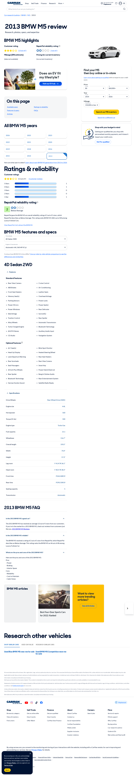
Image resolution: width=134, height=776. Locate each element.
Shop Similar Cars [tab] (11, 644)
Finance (44, 3)
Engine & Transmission (12, 244)
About (69, 710)
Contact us (70, 717)
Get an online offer (33, 713)
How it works (31, 717)
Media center (71, 728)
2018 (29, 149)
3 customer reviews (36, 179)
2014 (29, 156)
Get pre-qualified (52, 713)
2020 (50, 142)
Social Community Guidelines (111, 757)
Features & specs (13, 110)
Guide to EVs (112, 731)
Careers (91, 710)
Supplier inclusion (73, 731)
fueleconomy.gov (18, 685)
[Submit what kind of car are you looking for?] (124, 9)
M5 (29, 15)
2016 (50, 149)
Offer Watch (31, 720)
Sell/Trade (34, 3)
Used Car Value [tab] (27, 644)
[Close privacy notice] (30, 753)
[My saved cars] (116, 3)
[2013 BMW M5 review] (106, 52)
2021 (29, 142)
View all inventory (13, 717)
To (109, 86)
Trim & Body (9, 236)
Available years (12, 107)
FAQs (36, 110)
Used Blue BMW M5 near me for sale (19, 651)
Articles (10, 114)
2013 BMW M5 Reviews (21, 529)
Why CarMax (112, 720)
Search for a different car (106, 117)
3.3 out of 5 (22, 51)
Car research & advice (12, 15)
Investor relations (73, 735)
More (110, 710)
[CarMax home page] (15, 3)
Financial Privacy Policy (44, 757)
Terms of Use (8, 765)
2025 (29, 135)
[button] (129, 608)
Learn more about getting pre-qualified (96, 77)
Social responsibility (73, 720)
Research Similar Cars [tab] (45, 644)
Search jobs (91, 713)
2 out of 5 (54, 51)
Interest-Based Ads (58, 757)
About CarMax (72, 713)
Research (52, 3)
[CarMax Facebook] (41, 702)
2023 (50, 135)
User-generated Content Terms (42, 760)
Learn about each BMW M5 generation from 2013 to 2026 (46, 163)
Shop (27, 3)
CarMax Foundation (73, 724)
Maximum (88, 103)
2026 (8, 135)
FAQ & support (113, 717)
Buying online (112, 724)
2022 (8, 142)
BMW (23, 15)
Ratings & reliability (41, 107)
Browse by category (13, 713)
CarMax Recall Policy (95, 757)
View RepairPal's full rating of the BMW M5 (18, 225)
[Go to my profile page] (122, 3)
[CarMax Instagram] (31, 703)
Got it (7, 770)
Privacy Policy (11, 763)
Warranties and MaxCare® (116, 735)
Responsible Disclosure (80, 757)
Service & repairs (113, 713)
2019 (8, 149)
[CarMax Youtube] (26, 703)
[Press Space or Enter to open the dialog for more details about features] (22, 342)
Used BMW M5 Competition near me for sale (51, 652)
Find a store (10, 720)
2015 (8, 156)
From (86, 86)
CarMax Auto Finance (54, 720)
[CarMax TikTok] (36, 702)
